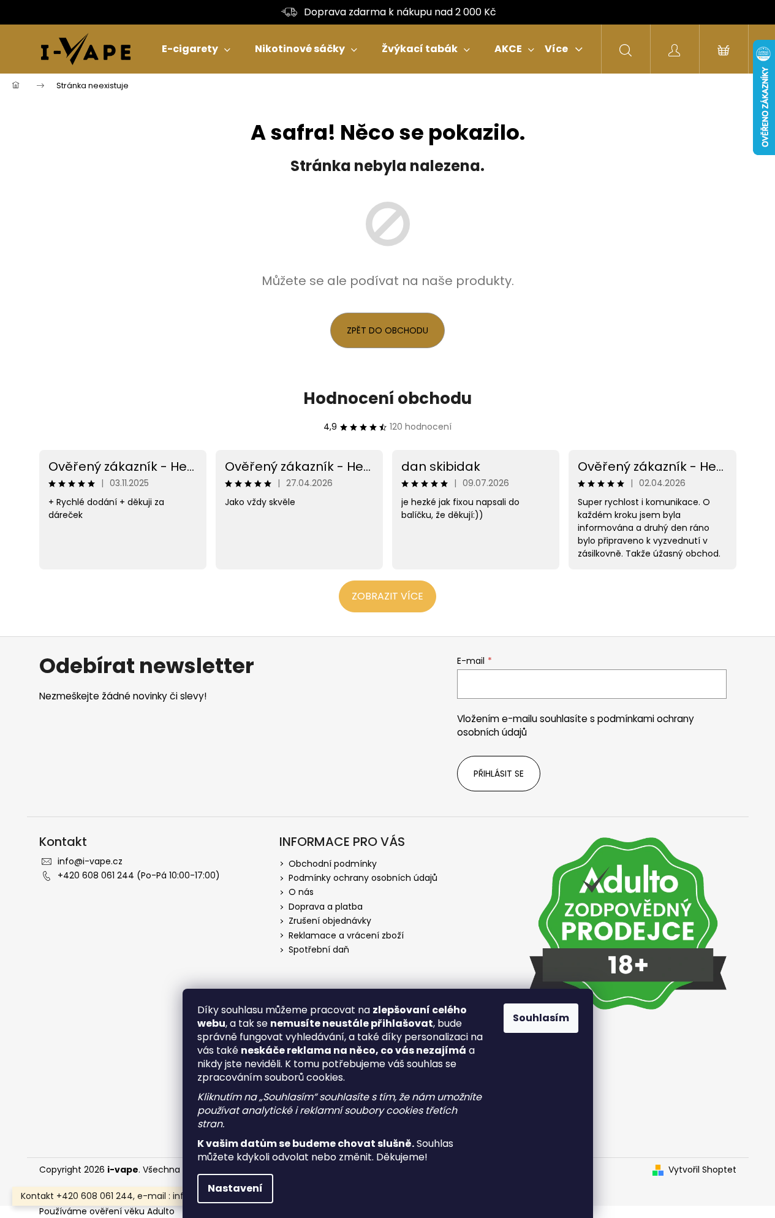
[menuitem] (196, 49)
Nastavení (235, 1188)
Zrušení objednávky (330, 921)
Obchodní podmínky (333, 864)
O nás (301, 892)
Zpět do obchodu (387, 330)
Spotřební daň (319, 949)
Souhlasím (541, 1018)
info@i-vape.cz (90, 861)
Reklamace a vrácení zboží (346, 935)
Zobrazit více (387, 596)
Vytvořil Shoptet (702, 1170)
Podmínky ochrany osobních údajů (363, 878)
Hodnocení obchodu (387, 398)
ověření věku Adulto (132, 1211)
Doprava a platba (326, 906)
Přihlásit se (499, 773)
